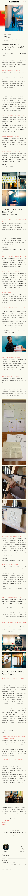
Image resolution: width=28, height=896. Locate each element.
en (25, 1)
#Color (3, 49)
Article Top (14, 877)
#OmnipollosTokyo (8, 49)
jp (23, 1)
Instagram (4, 822)
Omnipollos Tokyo (6, 820)
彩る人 (5, 34)
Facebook (4, 824)
